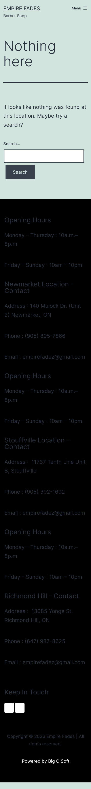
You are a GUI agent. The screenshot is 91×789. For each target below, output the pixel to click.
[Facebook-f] (9, 707)
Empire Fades (21, 8)
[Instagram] (20, 707)
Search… (11, 143)
